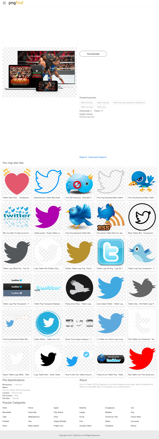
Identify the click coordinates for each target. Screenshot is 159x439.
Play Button (58, 412)
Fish (81, 421)
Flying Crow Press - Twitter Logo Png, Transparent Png (87, 304)
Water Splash (33, 425)
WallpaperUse (34, 416)
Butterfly (83, 407)
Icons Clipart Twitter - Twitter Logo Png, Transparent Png (119, 304)
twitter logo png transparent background (129, 102)
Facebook (109, 425)
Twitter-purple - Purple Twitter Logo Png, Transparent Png (57, 233)
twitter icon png (87, 107)
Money (133, 425)
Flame (30, 407)
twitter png (101, 107)
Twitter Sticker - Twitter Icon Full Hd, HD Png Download (56, 339)
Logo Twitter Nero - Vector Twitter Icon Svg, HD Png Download (58, 374)
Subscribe (32, 412)
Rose (56, 416)
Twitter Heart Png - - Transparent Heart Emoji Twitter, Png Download (30, 197)
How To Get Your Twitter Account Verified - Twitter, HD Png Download (93, 374)
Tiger (4, 416)
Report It (83, 157)
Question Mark (86, 425)
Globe (107, 421)
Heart (4, 407)
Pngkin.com (58, 425)
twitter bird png (87, 102)
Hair (30, 421)
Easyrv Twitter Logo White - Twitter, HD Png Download (24, 374)
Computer (135, 421)
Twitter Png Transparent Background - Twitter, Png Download (58, 304)
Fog (132, 412)
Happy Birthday (60, 421)
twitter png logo (103, 102)
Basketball (6, 412)
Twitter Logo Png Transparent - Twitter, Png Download (24, 304)
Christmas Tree (111, 416)
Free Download (93, 53)
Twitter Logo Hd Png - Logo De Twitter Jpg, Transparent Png (120, 268)
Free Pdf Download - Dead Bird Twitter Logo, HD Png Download (91, 197)
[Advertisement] (40, 29)
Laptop (82, 412)
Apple (56, 407)
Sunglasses (110, 407)
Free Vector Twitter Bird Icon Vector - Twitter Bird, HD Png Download (124, 233)
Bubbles (108, 412)
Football (5, 421)
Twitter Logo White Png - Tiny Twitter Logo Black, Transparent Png (29, 268)
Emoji (82, 416)
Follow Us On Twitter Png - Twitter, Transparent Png (117, 374)
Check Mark (136, 416)
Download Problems (97, 157)
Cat (132, 407)
